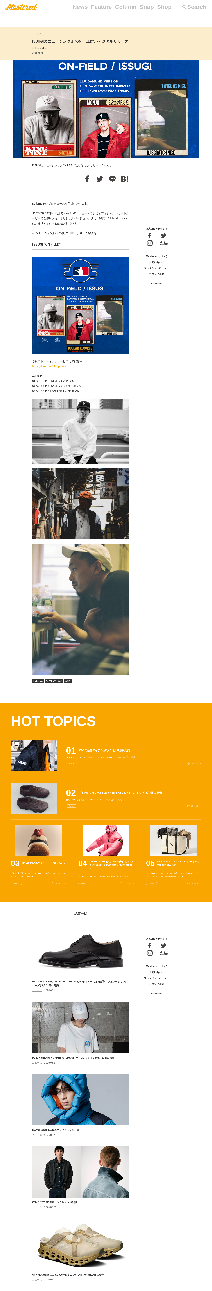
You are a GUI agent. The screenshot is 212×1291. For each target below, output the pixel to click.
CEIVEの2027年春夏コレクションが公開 (54, 1202)
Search (197, 7)
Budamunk (38, 681)
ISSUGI (68, 681)
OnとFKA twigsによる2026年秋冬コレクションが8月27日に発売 (68, 1274)
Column (126, 7)
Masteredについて (156, 256)
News (80, 7)
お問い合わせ (156, 262)
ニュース (37, 34)
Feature (101, 7)
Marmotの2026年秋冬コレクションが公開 (55, 1130)
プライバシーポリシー (156, 268)
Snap (147, 7)
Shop (164, 7)
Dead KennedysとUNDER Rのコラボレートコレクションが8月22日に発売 (73, 1057)
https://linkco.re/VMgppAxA (49, 366)
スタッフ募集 (156, 273)
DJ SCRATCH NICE (54, 681)
